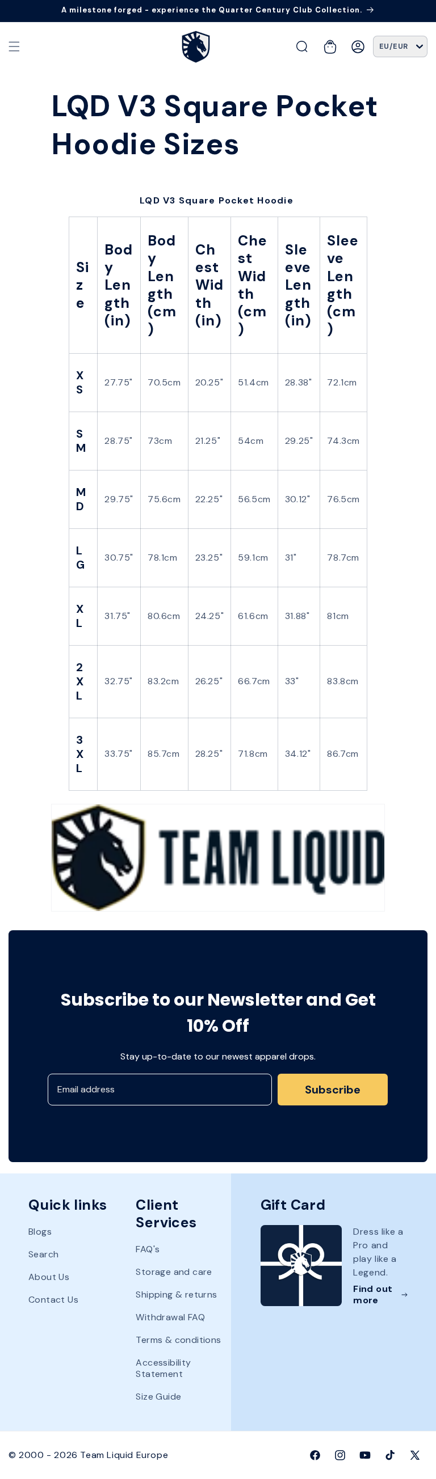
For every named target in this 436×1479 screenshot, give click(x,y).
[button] (14, 46)
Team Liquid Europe (124, 1455)
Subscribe (332, 1089)
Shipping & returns (176, 1294)
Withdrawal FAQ (170, 1317)
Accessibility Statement (163, 1368)
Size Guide (158, 1396)
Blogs (40, 1232)
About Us (48, 1277)
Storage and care (174, 1272)
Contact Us (53, 1300)
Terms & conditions (178, 1340)
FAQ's (148, 1249)
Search (43, 1254)
